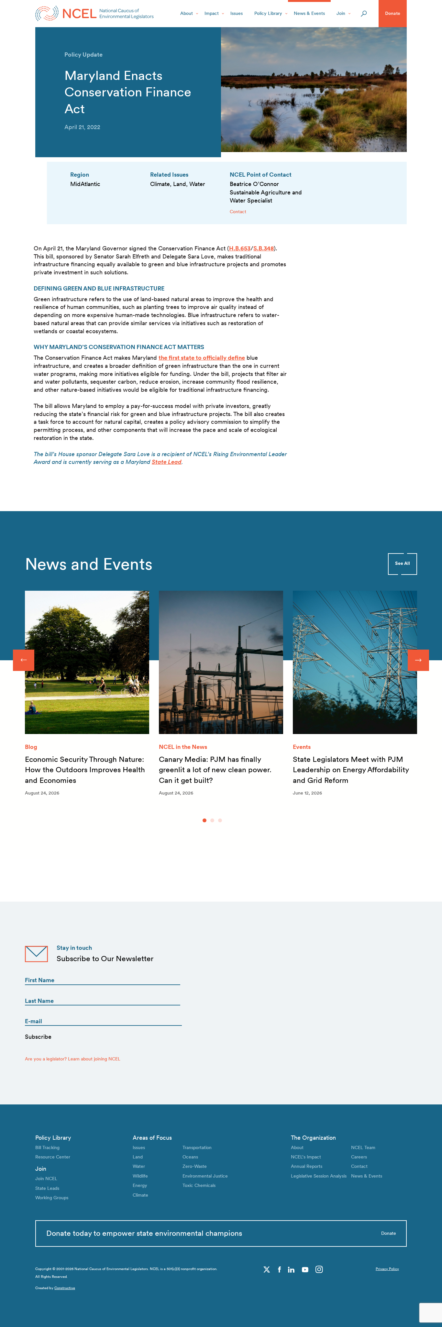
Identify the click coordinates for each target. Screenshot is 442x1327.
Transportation (197, 1147)
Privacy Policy (387, 1269)
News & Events (309, 13)
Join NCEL (46, 1178)
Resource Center (52, 1156)
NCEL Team (363, 1147)
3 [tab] (220, 820)
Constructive (64, 1288)
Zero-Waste (194, 1166)
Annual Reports (306, 1166)
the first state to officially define (202, 357)
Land (138, 1156)
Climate (140, 1195)
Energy (140, 1185)
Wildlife (140, 1176)
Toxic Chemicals (198, 1185)
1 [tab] (204, 820)
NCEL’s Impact (306, 1156)
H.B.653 (239, 248)
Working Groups (51, 1197)
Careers (359, 1156)
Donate (392, 13)
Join (341, 13)
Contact (238, 211)
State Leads (47, 1188)
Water (139, 1166)
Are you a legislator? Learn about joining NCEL (72, 1058)
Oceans (190, 1156)
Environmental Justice (205, 1176)
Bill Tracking (47, 1147)
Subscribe (38, 1036)
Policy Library (268, 13)
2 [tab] (212, 820)
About (186, 13)
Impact (211, 13)
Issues (236, 13)
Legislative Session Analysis (319, 1176)
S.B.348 (263, 248)
